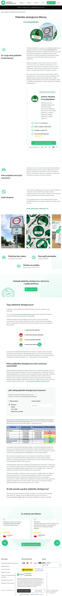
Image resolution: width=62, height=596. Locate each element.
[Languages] (58, 2)
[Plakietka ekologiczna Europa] (8, 3)
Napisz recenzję (5, 572)
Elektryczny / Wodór (17, 411)
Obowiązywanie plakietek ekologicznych (23, 314)
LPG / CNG (14, 409)
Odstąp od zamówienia (7, 583)
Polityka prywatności (34, 594)
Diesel (13, 407)
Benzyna (13, 404)
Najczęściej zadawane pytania (9, 563)
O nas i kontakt (5, 569)
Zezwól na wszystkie (23, 591)
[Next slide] (58, 231)
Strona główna (5, 12)
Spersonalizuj (38, 591)
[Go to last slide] (5, 543)
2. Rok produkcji (35, 401)
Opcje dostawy (5, 566)
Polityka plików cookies (24, 594)
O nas (41, 594)
